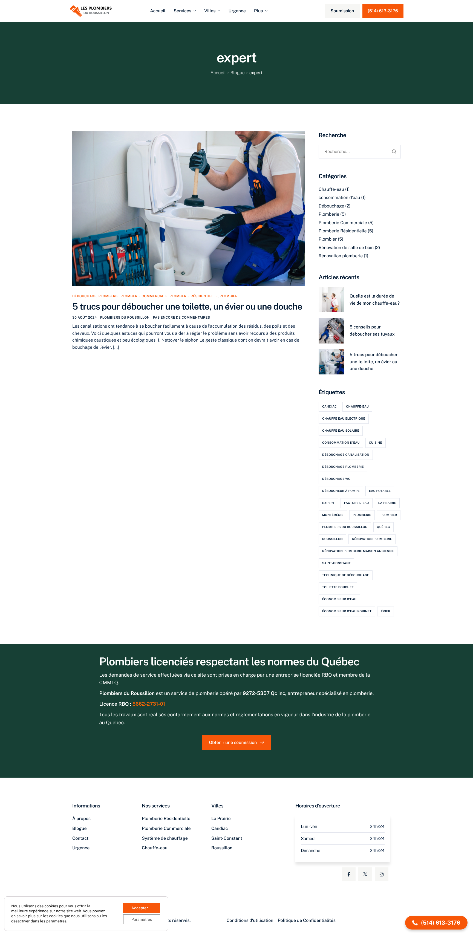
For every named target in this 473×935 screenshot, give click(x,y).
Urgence (237, 11)
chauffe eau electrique (343, 418)
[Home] (91, 10)
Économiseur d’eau (339, 599)
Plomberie (109, 296)
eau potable (380, 491)
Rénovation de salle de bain (346, 247)
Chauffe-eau (331, 189)
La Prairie (387, 503)
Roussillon (332, 539)
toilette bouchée (338, 587)
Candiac (329, 406)
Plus (258, 11)
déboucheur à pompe (341, 491)
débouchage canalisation (345, 455)
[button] (436, 923)
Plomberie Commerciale (144, 296)
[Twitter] (365, 874)
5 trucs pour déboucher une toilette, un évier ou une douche (187, 307)
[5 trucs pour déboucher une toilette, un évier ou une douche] (188, 208)
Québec (383, 527)
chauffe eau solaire (340, 430)
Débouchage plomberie (343, 467)
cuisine (375, 443)
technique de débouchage (345, 575)
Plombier (229, 296)
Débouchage (84, 296)
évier (385, 611)
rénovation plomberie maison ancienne (358, 551)
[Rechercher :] (360, 151)
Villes (210, 11)
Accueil (157, 11)
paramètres (56, 921)
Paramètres (141, 919)
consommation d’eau (339, 197)
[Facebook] (349, 874)
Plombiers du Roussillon (125, 317)
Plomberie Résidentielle (193, 296)
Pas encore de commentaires (181, 317)
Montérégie (333, 515)
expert (328, 503)
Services (182, 11)
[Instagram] (381, 874)
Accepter (139, 908)
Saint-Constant (336, 563)
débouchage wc (336, 479)
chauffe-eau (357, 406)
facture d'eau (356, 503)
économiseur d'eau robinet (346, 611)
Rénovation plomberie (341, 255)
